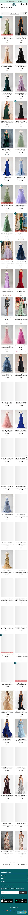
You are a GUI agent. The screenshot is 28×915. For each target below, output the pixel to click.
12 (18, 864)
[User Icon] (23, 4)
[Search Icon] (6, 4)
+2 (25, 351)
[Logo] (14, 4)
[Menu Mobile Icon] (1, 4)
